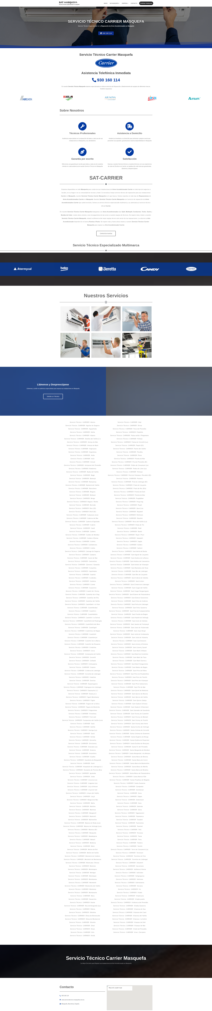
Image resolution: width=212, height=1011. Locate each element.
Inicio (105, 3)
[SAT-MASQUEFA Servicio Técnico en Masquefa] (69, 3)
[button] (119, 3)
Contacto (134, 3)
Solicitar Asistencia (146, 3)
